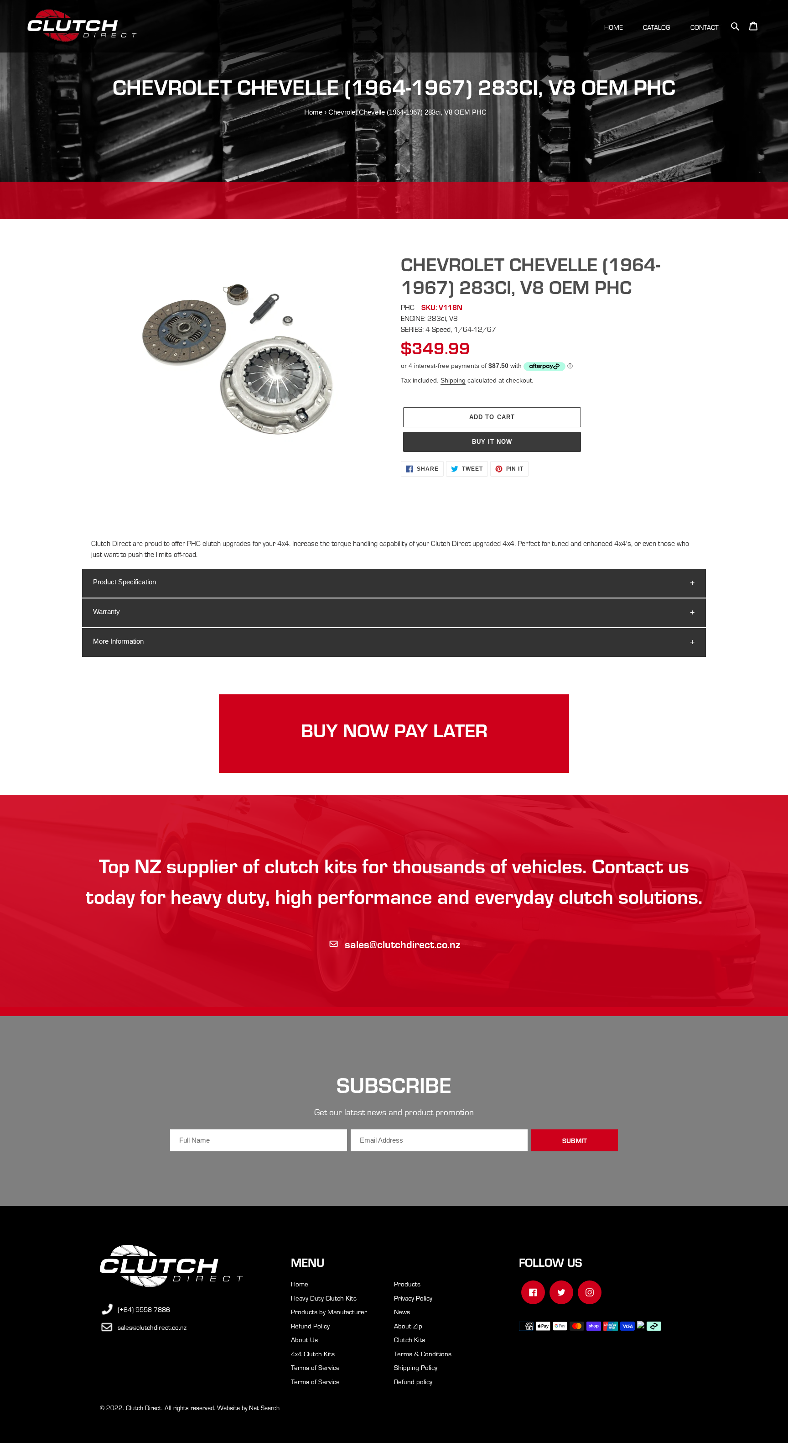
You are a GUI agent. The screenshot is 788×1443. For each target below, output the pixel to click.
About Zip (408, 1325)
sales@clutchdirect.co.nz (402, 943)
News (402, 1311)
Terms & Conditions (422, 1353)
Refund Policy (310, 1325)
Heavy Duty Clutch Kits (324, 1297)
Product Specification (124, 582)
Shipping (453, 380)
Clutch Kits (409, 1339)
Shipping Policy (415, 1367)
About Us (304, 1339)
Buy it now (492, 441)
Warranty (106, 611)
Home (313, 112)
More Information (118, 641)
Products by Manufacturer (329, 1311)
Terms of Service (315, 1367)
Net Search (264, 1407)
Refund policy (413, 1381)
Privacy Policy (413, 1297)
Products (407, 1283)
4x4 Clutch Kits (313, 1353)
